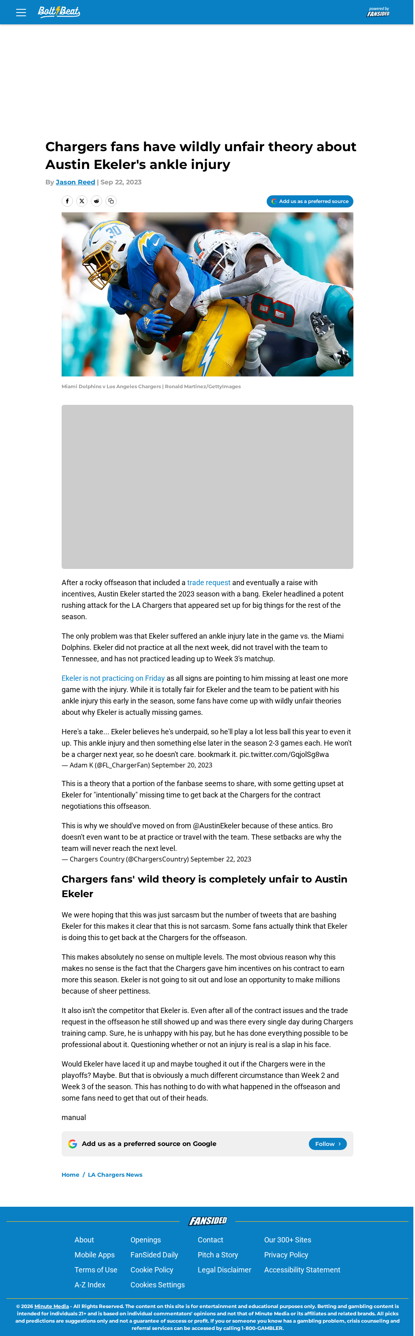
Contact (210, 1240)
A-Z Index (90, 1284)
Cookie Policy (151, 1269)
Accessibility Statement (302, 1269)
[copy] (111, 201)
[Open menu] (21, 12)
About (84, 1240)
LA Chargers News (115, 1174)
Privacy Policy (286, 1254)
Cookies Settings (157, 1284)
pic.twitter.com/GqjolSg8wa (284, 754)
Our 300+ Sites (287, 1240)
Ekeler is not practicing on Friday (113, 678)
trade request (208, 582)
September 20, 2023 (182, 765)
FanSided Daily (154, 1254)
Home (70, 1174)
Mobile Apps (95, 1254)
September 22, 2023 (220, 859)
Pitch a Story (218, 1254)
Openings (145, 1240)
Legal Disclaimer (224, 1269)
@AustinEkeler (216, 825)
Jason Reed (75, 182)
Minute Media (51, 1306)
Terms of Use (96, 1269)
